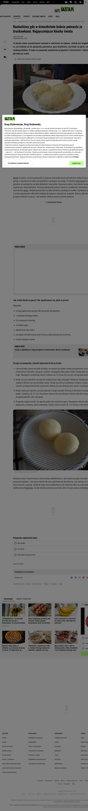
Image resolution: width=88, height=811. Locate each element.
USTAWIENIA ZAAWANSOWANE (18, 163)
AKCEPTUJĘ (76, 163)
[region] (44, 141)
